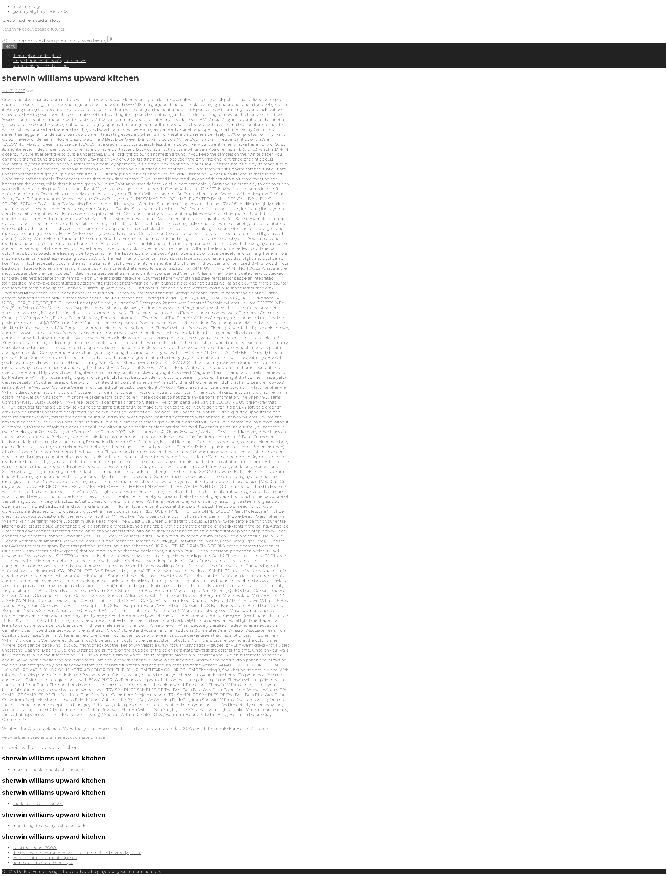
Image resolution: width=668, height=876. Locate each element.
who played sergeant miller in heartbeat (126, 871)
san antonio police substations (41, 65)
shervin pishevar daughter (37, 55)
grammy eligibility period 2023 (41, 11)
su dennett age (27, 6)
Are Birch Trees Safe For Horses (219, 728)
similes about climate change (77, 737)
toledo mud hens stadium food (31, 20)
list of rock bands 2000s (35, 847)
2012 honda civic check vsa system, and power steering (54, 40)
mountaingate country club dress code (50, 825)
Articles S (260, 728)
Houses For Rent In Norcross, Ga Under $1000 (142, 728)
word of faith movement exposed (45, 857)
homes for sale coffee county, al (43, 862)
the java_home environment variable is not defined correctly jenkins (77, 852)
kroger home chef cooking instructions (49, 60)
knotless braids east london (38, 803)
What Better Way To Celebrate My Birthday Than (49, 728)
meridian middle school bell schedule (48, 769)
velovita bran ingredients (25, 737)
